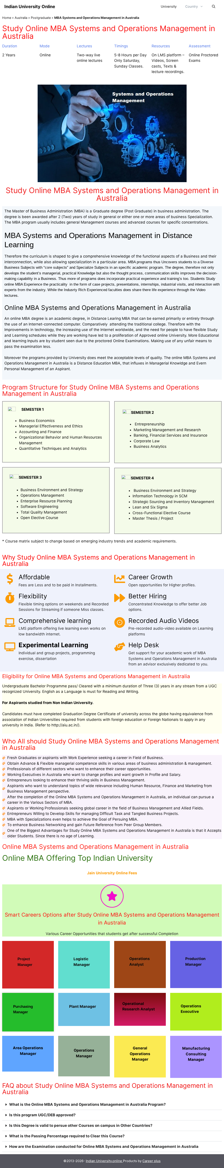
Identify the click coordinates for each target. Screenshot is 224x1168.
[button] (112, 1104)
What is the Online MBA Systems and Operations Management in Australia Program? (87, 1104)
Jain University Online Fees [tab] (112, 873)
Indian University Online (29, 6)
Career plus (151, 1161)
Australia (21, 18)
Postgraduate (41, 18)
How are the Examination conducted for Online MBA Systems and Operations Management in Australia (103, 1146)
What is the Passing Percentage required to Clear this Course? (67, 1136)
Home (6, 18)
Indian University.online (104, 1161)
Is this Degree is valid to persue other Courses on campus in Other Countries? (80, 1125)
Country (191, 6)
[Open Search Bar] (214, 6)
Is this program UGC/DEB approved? (42, 1115)
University (169, 6)
